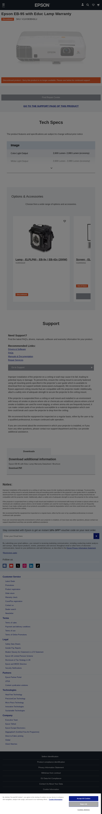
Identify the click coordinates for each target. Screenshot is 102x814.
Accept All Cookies (83, 798)
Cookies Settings (84, 810)
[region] (50, 803)
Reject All (83, 804)
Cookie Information (55, 799)
